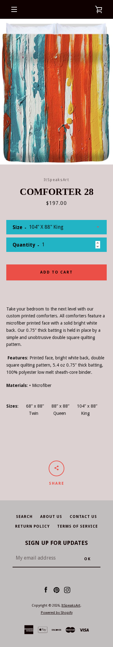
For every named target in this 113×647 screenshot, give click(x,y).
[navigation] (14, 9)
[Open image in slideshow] (56, 91)
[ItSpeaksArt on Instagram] (67, 589)
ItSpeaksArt (71, 605)
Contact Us (83, 516)
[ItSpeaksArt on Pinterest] (56, 589)
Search (24, 516)
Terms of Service (77, 526)
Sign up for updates (56, 543)
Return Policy (32, 526)
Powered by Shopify (57, 613)
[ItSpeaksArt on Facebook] (46, 589)
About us (51, 516)
